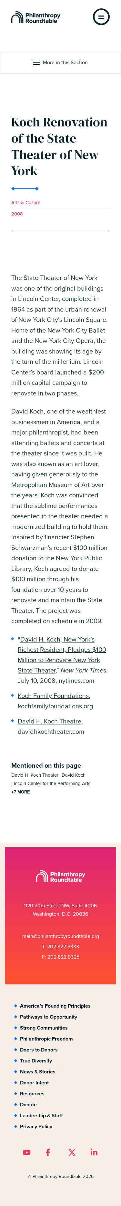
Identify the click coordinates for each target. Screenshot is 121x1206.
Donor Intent (34, 1082)
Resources (32, 1093)
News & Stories (37, 1071)
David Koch (74, 775)
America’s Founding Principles (55, 1006)
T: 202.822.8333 (60, 946)
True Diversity (36, 1060)
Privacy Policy (36, 1126)
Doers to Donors (39, 1049)
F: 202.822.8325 (60, 956)
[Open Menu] (101, 16)
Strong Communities (44, 1028)
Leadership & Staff (41, 1115)
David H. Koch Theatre (49, 721)
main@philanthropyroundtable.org (60, 936)
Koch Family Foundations (53, 695)
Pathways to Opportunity (48, 1017)
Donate (28, 1104)
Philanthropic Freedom (46, 1038)
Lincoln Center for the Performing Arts (50, 783)
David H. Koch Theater (34, 775)
